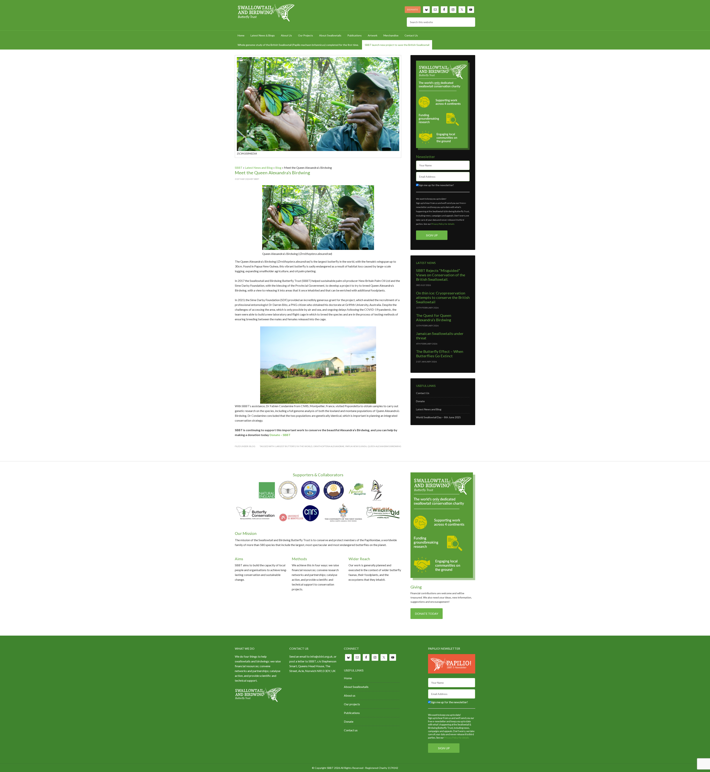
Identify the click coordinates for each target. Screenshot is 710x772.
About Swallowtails (356, 686)
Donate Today (426, 613)
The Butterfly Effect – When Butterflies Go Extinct (439, 353)
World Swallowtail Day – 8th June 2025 (438, 417)
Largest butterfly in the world (293, 446)
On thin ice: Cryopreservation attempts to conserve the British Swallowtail (443, 297)
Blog (278, 167)
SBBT (266, 13)
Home (348, 678)
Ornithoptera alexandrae (328, 446)
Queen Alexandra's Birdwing (384, 446)
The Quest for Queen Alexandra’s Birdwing (433, 317)
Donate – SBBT (280, 435)
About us (349, 695)
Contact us (351, 730)
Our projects (352, 704)
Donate (412, 9)
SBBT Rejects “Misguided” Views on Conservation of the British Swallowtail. (440, 274)
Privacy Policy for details (442, 224)
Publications (352, 713)
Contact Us (422, 393)
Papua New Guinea (356, 446)
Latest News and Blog (259, 167)
